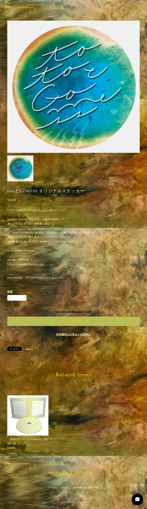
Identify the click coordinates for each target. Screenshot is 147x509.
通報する (29, 349)
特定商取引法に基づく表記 (86, 487)
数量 (10, 291)
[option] (73, 87)
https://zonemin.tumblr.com (25, 264)
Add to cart (73, 321)
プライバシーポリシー (58, 487)
